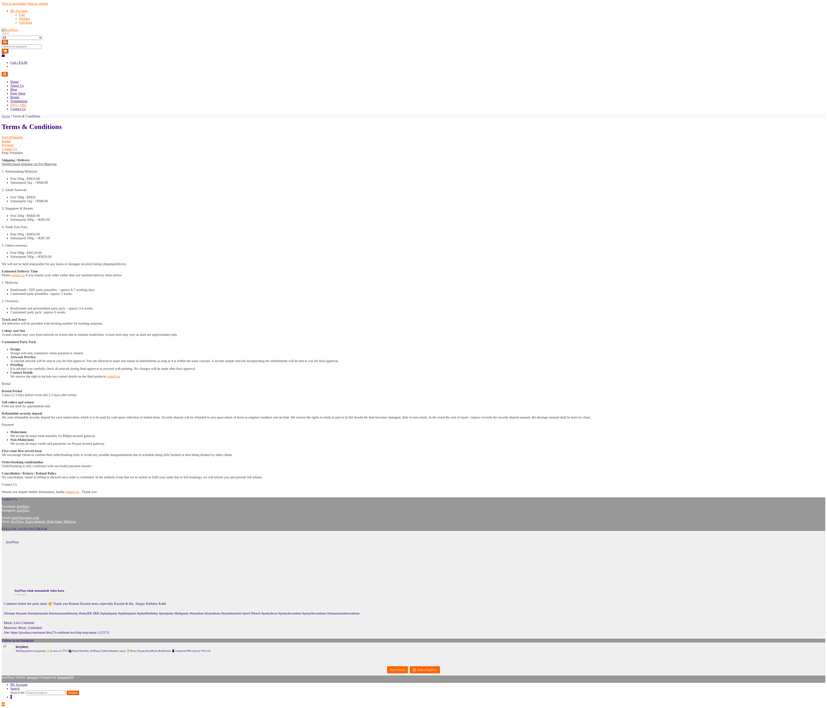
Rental (14, 97)
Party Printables (12, 137)
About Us (17, 85)
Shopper (32, 677)
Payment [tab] (8, 424)
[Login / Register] (3, 55)
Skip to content (37, 3)
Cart (22, 15)
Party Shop (17, 93)
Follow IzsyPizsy (427, 669)
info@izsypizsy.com (25, 518)
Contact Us (18, 109)
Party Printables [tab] (12, 153)
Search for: (17, 692)
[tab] (413, 137)
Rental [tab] (6, 384)
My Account (18, 11)
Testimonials (18, 101)
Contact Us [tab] (9, 484)
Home (14, 82)
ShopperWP (65, 677)
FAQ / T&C (18, 105)
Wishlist (24, 18)
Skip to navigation (14, 3)
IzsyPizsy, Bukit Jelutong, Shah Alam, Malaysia (43, 521)
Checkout (25, 22)
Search (15, 688)
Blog (13, 89)
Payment (8, 145)
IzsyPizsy (23, 506)
